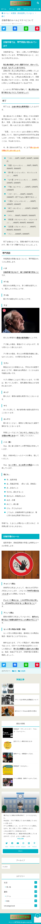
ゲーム (11, 9)
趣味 (18, 9)
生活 (5, 883)
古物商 (22, 671)
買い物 (8, 887)
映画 (7, 901)
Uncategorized (9, 906)
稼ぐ (3, 16)
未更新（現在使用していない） (23, 13)
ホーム (3, 9)
